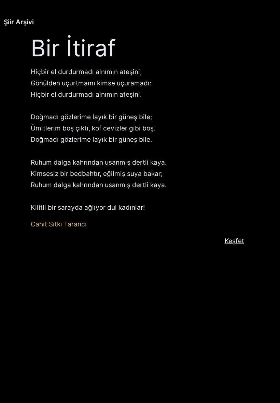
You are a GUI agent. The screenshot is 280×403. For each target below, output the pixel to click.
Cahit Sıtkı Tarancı (59, 224)
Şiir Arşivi (19, 22)
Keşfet (234, 241)
